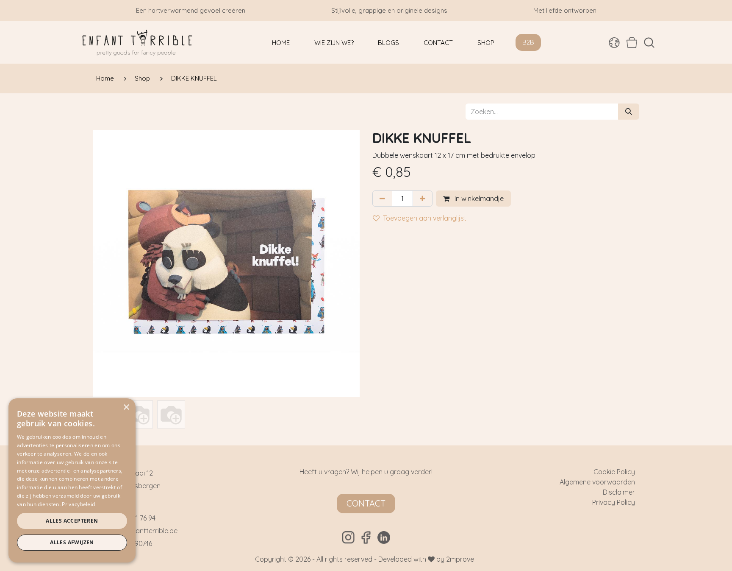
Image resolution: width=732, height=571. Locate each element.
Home (105, 78)
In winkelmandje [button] (478, 198)
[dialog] (72, 480)
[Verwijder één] (382, 198)
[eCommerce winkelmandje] (632, 42)
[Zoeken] (628, 112)
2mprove (460, 559)
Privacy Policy (613, 502)
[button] (649, 43)
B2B (528, 42)
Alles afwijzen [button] (72, 542)
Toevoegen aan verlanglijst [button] (424, 218)
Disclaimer (619, 492)
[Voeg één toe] (423, 198)
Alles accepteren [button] (72, 520)
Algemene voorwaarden (597, 482)
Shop (142, 78)
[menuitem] (281, 42)
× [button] (126, 407)
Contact (366, 503)
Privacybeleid (78, 504)
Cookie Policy (614, 471)
